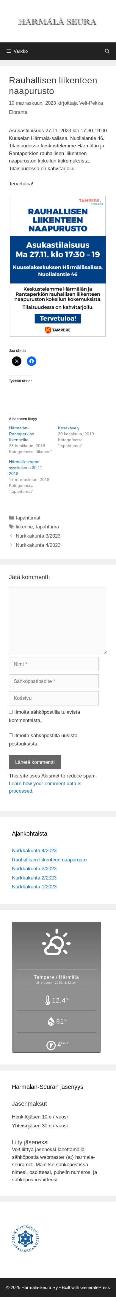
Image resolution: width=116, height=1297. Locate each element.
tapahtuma (47, 527)
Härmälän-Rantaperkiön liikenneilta (21, 434)
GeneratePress (95, 1287)
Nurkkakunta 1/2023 (34, 887)
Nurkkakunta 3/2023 (38, 536)
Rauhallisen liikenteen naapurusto (49, 860)
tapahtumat (28, 518)
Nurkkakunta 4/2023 (38, 545)
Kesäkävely (68, 428)
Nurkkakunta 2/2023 (34, 878)
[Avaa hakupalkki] (107, 51)
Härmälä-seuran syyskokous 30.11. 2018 (26, 467)
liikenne (24, 527)
